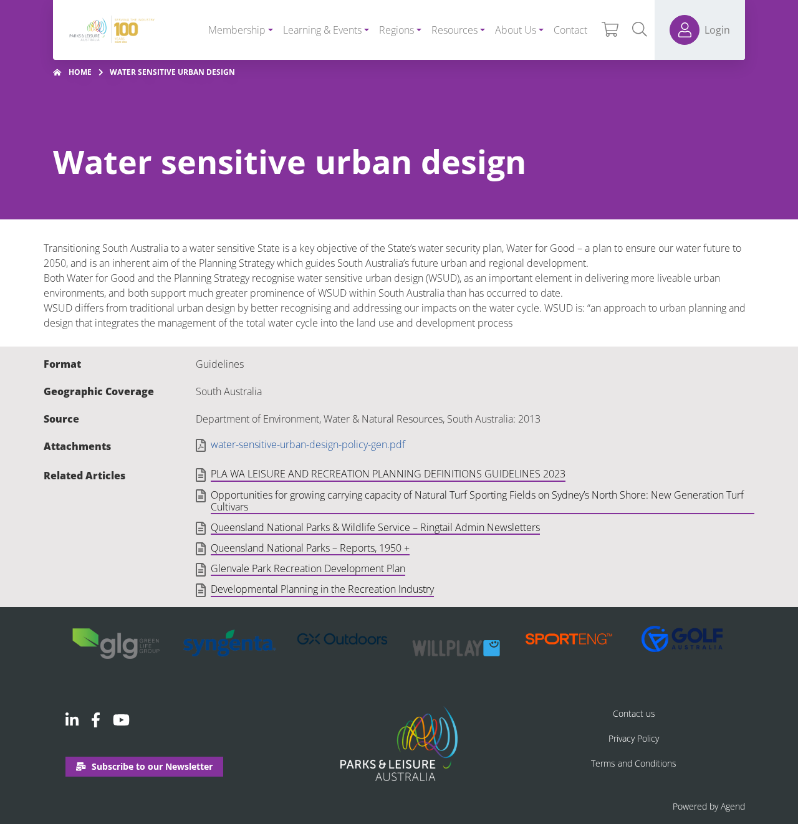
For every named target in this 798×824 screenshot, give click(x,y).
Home (80, 72)
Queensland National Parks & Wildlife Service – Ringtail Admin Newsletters (375, 528)
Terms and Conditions (633, 763)
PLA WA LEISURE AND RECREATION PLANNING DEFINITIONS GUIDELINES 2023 (388, 474)
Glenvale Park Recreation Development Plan (308, 569)
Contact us (634, 713)
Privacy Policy (633, 738)
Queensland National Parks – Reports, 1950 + (310, 548)
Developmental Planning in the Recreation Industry (322, 589)
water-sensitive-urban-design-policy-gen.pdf (308, 445)
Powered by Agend (709, 806)
